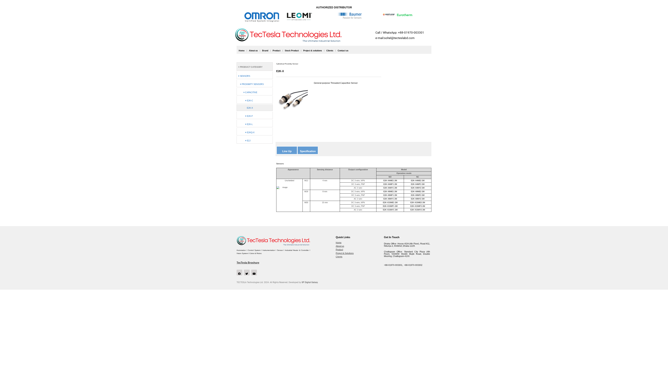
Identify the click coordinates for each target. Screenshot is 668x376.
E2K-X (250, 108)
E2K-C (249, 100)
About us (253, 50)
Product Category (251, 67)
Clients (329, 50)
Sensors (244, 76)
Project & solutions (312, 50)
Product (276, 50)
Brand (265, 50)
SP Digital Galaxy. (310, 282)
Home (242, 50)
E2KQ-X (250, 132)
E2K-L (249, 124)
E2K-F (249, 116)
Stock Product (292, 50)
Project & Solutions (345, 253)
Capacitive (251, 92)
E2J (248, 140)
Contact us (343, 50)
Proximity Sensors (252, 84)
